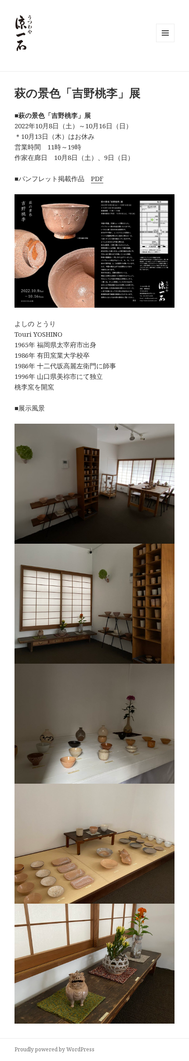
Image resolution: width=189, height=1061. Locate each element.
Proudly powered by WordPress (54, 1049)
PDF (97, 178)
